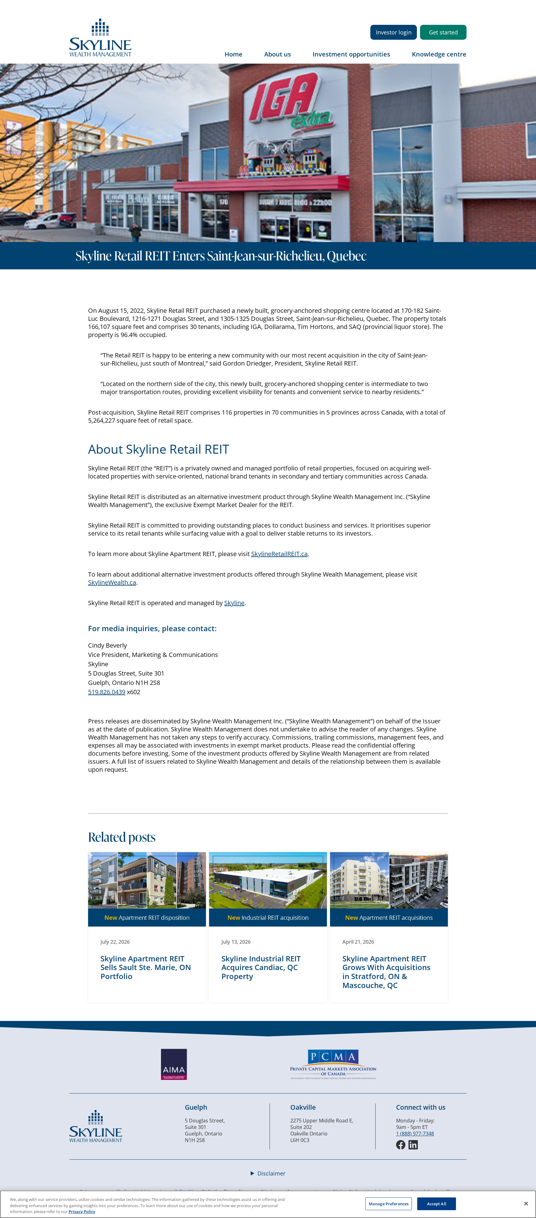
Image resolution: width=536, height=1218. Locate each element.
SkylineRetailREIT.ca (279, 554)
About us (277, 54)
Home (234, 54)
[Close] (526, 1203)
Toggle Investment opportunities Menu (396, 58)
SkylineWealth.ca (112, 582)
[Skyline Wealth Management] (95, 1140)
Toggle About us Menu (297, 58)
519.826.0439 (106, 692)
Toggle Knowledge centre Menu (462, 58)
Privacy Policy (82, 1211)
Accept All (436, 1203)
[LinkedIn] (413, 1144)
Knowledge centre (439, 54)
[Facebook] (400, 1144)
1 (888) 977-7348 (415, 1133)
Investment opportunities (351, 54)
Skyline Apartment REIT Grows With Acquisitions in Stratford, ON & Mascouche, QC (386, 971)
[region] (268, 1204)
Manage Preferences (389, 1203)
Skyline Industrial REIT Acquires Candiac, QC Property (261, 967)
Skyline (234, 603)
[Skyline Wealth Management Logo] (100, 54)
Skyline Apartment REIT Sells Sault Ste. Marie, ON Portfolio (145, 967)
